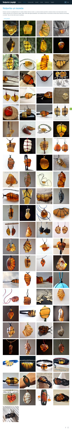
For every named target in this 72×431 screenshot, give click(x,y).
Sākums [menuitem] (19, 2)
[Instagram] (68, 428)
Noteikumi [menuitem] (47, 2)
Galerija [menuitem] (24, 2)
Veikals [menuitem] (41, 2)
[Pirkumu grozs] (71, 109)
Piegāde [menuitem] (52, 2)
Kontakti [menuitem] (36, 2)
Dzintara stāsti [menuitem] (30, 2)
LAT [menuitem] (65, 2)
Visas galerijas (7, 18)
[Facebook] (65, 428)
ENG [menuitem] (68, 2)
